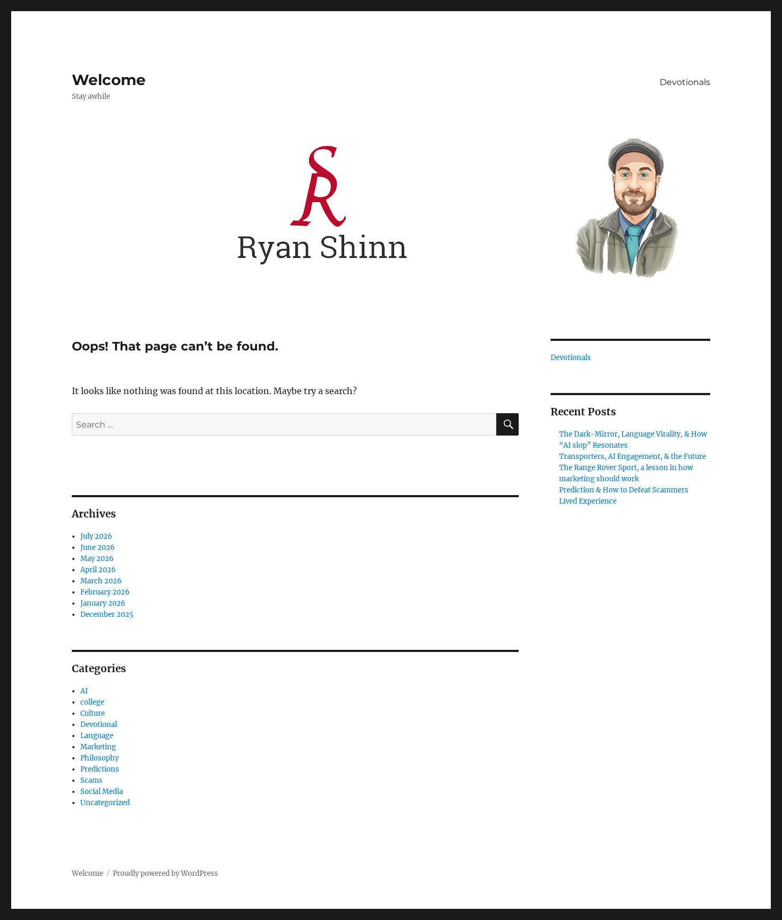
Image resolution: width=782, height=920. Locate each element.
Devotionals (685, 82)
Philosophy (99, 758)
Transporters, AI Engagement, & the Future (632, 456)
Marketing (98, 746)
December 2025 (107, 614)
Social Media (101, 791)
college (92, 702)
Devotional (98, 724)
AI (84, 691)
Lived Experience (588, 501)
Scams (91, 780)
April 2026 (98, 569)
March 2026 (101, 581)
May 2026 (97, 558)
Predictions (99, 769)
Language (96, 735)
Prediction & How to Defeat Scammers (623, 490)
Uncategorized (105, 802)
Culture (92, 713)
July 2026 (96, 536)
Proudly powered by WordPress (165, 873)
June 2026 (97, 547)
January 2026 (103, 603)
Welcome (109, 80)
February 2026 (105, 592)
